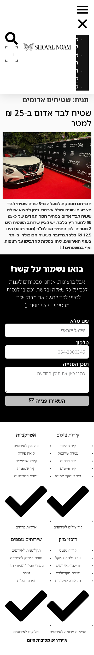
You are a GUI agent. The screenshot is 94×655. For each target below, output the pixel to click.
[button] (82, 17)
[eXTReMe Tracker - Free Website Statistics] (83, 314)
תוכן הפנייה (76, 364)
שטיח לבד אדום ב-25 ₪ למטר (48, 117)
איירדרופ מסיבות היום (47, 640)
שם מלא (79, 321)
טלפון (82, 342)
